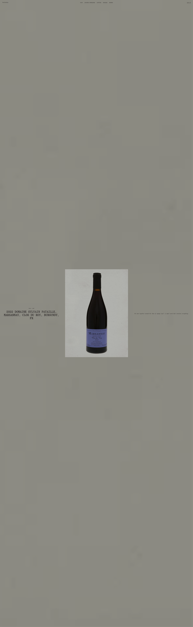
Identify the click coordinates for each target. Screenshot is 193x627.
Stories (105, 2)
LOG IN (189, 2)
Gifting (99, 2)
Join (81, 2)
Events (111, 2)
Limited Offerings (89, 2)
